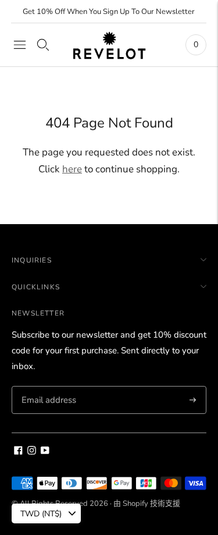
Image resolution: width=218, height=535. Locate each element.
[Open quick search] (43, 45)
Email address (47, 386)
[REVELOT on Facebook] (18, 452)
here (72, 169)
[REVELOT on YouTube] (45, 452)
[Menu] (20, 45)
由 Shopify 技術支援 (146, 503)
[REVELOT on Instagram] (31, 452)
